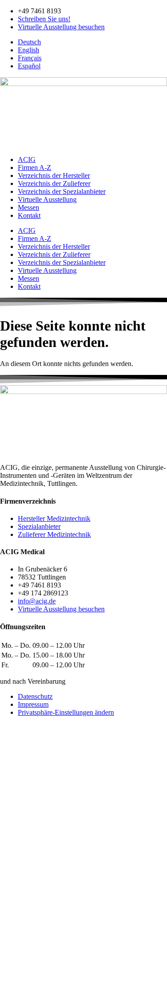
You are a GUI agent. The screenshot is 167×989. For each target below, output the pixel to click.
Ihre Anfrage (18, 942)
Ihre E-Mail (17, 871)
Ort (5, 917)
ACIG (27, 159)
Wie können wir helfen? (33, 854)
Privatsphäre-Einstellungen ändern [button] (66, 712)
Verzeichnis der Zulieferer (54, 183)
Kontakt (29, 215)
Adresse (12, 898)
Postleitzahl (17, 908)
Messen (28, 207)
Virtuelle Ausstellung (47, 199)
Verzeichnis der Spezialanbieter (62, 191)
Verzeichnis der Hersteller (54, 175)
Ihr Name (14, 845)
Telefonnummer (23, 880)
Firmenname (18, 889)
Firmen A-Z (34, 167)
